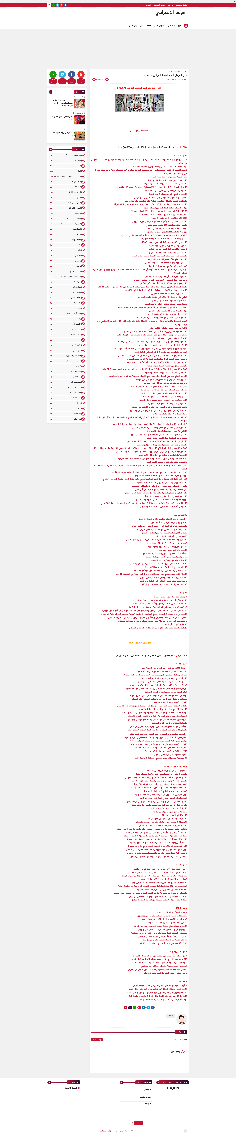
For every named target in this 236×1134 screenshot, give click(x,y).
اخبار (179, 25)
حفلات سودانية (65, 297)
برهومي (65, 255)
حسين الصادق (65, 292)
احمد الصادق (65, 160)
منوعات (65, 403)
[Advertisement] (118, 48)
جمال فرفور (65, 287)
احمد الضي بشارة (65, 165)
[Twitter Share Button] (148, 1007)
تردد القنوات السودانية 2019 (65, 276)
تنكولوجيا (65, 281)
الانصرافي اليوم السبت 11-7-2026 (62, 134)
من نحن (170, 5)
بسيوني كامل (159, 25)
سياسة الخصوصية (159, 5)
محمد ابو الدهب (65, 371)
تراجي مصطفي (65, 271)
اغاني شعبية (65, 197)
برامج (65, 250)
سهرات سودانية (65, 334)
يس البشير (133, 25)
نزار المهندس (65, 413)
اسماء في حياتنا (65, 181)
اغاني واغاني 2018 (65, 202)
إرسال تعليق (97, 1039)
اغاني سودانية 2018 (65, 192)
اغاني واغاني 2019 (65, 208)
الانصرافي (171, 25)
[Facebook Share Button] (153, 1007)
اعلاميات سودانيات (65, 186)
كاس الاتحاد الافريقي (65, 360)
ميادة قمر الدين (65, 408)
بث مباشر (65, 244)
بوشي (65, 266)
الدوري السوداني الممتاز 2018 (65, 223)
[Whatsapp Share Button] (134, 1007)
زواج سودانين (65, 329)
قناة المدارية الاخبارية (65, 355)
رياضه (65, 318)
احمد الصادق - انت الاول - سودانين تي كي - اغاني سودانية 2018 (63, 103)
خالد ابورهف (65, 302)
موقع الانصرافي (170, 12)
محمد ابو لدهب (145, 25)
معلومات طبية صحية (65, 397)
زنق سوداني (65, 324)
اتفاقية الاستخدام (181, 5)
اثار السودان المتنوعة (65, 155)
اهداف (65, 234)
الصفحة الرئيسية (178, 71)
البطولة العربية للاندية (65, 218)
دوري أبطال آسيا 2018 (65, 313)
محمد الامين (65, 376)
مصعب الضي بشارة (65, 392)
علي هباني (65, 350)
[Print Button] (125, 1007)
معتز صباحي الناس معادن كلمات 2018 (61, 118)
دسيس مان (65, 308)
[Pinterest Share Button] (144, 1007)
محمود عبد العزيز (65, 382)
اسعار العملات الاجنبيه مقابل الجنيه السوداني (65, 176)
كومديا (65, 366)
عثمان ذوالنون (65, 345)
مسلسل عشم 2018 (65, 387)
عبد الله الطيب (65, 339)
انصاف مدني (65, 229)
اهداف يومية (65, 239)
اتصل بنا (148, 5)
